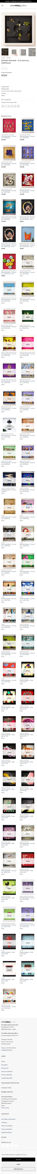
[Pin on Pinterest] (15, 106)
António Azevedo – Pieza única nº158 (8, 953)
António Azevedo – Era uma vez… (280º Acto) (8, 871)
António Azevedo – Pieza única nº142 (26, 980)
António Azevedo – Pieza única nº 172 (8, 762)
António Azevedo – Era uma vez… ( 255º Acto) (8, 681)
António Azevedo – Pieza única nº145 (8, 898)
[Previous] (4, 29)
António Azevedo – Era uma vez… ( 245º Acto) (27, 599)
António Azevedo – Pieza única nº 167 (8, 817)
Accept (18, 1159)
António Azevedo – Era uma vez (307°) (8, 490)
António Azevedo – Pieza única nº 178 (8, 708)
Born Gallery (10, 102)
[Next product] (2, 68)
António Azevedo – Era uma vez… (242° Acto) (8, 300)
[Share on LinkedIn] (18, 106)
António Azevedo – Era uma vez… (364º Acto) (8, 191)
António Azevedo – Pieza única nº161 (26, 871)
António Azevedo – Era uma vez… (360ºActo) (8, 517)
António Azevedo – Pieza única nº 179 (26, 681)
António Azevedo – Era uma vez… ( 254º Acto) (27, 626)
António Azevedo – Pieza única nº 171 (26, 762)
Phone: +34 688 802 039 (12, 1)
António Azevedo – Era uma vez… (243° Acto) (8, 381)
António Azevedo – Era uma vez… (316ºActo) (8, 409)
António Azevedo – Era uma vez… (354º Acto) (27, 137)
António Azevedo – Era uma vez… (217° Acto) (27, 898)
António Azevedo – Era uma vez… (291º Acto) (27, 490)
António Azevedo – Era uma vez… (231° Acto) (8, 925)
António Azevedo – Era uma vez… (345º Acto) (27, 300)
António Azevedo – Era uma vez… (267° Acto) (8, 436)
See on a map (5, 1107)
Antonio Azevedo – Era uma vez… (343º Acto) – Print (27, 245)
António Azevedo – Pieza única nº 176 (8, 735)
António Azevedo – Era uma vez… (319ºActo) (27, 409)
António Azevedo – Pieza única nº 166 (26, 817)
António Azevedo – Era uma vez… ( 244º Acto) (27, 517)
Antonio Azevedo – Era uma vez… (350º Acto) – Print (27, 218)
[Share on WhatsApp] (2, 106)
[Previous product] (6, 68)
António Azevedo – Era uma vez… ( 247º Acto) (27, 381)
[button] (2, 5)
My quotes (4, 1065)
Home (3, 58)
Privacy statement (6, 1074)
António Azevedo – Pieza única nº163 (8, 844)
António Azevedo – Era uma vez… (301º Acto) (27, 191)
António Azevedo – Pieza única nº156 (26, 953)
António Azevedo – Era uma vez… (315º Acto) (27, 354)
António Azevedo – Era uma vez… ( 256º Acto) (27, 572)
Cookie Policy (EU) (6, 1078)
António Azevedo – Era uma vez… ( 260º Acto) (8, 544)
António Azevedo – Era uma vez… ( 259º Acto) (8, 653)
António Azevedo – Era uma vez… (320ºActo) (8, 463)
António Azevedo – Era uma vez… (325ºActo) (8, 572)
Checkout (4, 1122)
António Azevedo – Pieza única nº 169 (8, 789)
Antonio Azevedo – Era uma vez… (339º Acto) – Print (8, 273)
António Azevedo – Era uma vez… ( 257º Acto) (27, 653)
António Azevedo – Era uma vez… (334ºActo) (27, 463)
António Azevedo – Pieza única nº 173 (26, 735)
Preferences (18, 1169)
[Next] (32, 29)
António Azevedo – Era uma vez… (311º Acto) (8, 1007)
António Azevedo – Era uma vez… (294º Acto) (27, 844)
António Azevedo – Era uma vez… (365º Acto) (27, 273)
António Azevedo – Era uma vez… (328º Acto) (8, 137)
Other (9, 58)
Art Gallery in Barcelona (8, 1119)
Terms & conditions (7, 1071)
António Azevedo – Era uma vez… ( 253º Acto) (8, 626)
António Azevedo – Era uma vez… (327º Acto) (27, 164)
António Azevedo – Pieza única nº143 (8, 980)
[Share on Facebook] (6, 106)
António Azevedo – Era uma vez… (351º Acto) (8, 164)
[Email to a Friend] (12, 106)
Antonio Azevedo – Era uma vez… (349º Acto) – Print (8, 245)
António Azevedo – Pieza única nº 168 (26, 789)
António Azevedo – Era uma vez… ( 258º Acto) (27, 544)
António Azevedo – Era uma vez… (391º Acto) (8, 327)
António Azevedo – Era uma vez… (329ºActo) (27, 436)
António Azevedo (6, 72)
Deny (18, 1164)
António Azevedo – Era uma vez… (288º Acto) (8, 218)
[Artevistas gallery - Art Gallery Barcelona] (18, 5)
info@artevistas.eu (25, 1)
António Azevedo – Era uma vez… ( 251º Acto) (8, 599)
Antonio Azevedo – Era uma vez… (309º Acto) (8, 354)
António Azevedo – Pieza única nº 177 (26, 708)
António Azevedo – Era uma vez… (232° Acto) (27, 925)
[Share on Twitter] (9, 106)
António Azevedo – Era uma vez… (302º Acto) (27, 327)
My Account (5, 1068)
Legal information (6, 1132)
